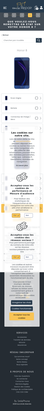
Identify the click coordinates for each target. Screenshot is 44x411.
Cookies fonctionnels (21, 308)
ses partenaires (23, 141)
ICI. (27, 297)
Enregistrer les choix (21, 302)
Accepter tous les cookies (21, 316)
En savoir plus (22, 165)
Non (27, 215)
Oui (15, 215)
